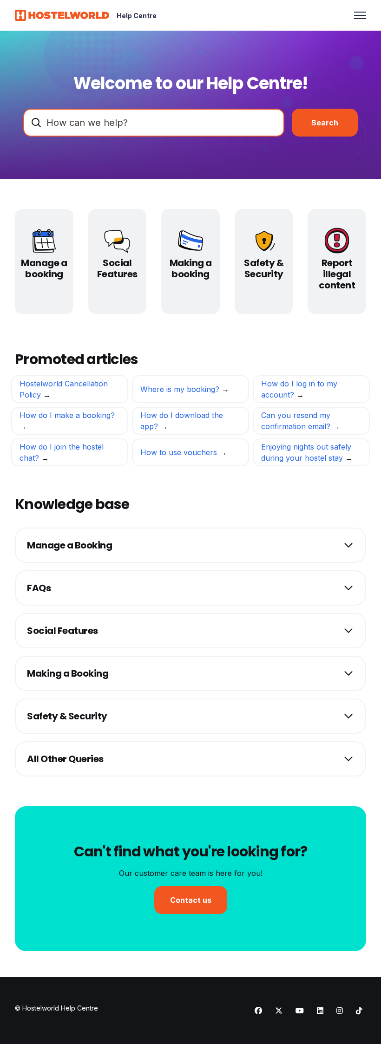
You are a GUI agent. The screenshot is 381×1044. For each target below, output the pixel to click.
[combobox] (153, 123)
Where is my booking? (181, 389)
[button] (190, 545)
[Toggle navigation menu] (360, 15)
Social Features (117, 268)
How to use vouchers (179, 452)
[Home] (62, 15)
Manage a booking (44, 268)
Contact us (190, 900)
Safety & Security (263, 268)
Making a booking (191, 268)
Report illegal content (337, 274)
